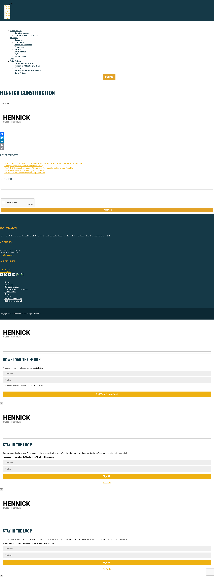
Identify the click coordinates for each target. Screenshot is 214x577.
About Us (14, 38)
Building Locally (21, 33)
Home (7, 282)
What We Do (16, 31)
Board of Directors (23, 45)
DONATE (109, 77)
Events (17, 68)
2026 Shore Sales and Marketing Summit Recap (24, 170)
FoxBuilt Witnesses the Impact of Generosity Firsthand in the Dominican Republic (38, 168)
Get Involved (10, 291)
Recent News (20, 56)
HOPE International (13, 301)
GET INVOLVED (5, 272)
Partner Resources (13, 298)
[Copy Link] (107, 148)
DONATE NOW (5, 269)
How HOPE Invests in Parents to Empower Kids (24, 173)
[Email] (107, 145)
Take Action (15, 61)
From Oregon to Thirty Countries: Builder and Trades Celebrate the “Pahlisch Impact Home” (43, 163)
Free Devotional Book (24, 63)
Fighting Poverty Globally (26, 35)
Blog (12, 59)
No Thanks (107, 483)
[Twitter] (107, 137)
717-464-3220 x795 (7, 255)
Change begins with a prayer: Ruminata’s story (23, 166)
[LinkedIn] (107, 141)
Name (3, 184)
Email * (3, 191)
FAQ (16, 54)
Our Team (19, 42)
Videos (17, 49)
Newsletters (20, 52)
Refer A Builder (21, 73)
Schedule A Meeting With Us (27, 66)
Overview (18, 40)
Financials (19, 47)
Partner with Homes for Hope (27, 70)
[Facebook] (107, 134)
